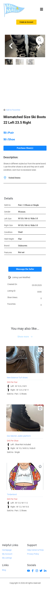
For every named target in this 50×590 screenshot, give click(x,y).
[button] (11, 46)
